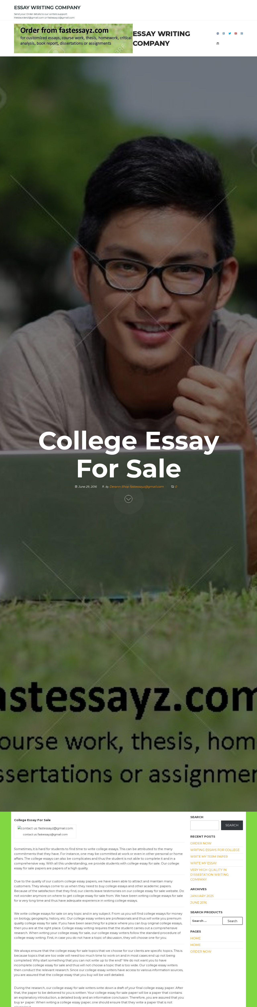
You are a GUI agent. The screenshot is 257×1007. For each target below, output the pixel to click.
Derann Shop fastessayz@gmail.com (136, 487)
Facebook (218, 34)
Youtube (236, 34)
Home (195, 945)
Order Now (200, 843)
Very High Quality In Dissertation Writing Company (209, 874)
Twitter (230, 34)
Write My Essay (203, 863)
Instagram (224, 34)
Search (196, 817)
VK (242, 34)
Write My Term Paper (209, 856)
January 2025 (202, 896)
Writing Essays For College (215, 850)
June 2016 (198, 902)
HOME (195, 938)
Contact (218, 44)
